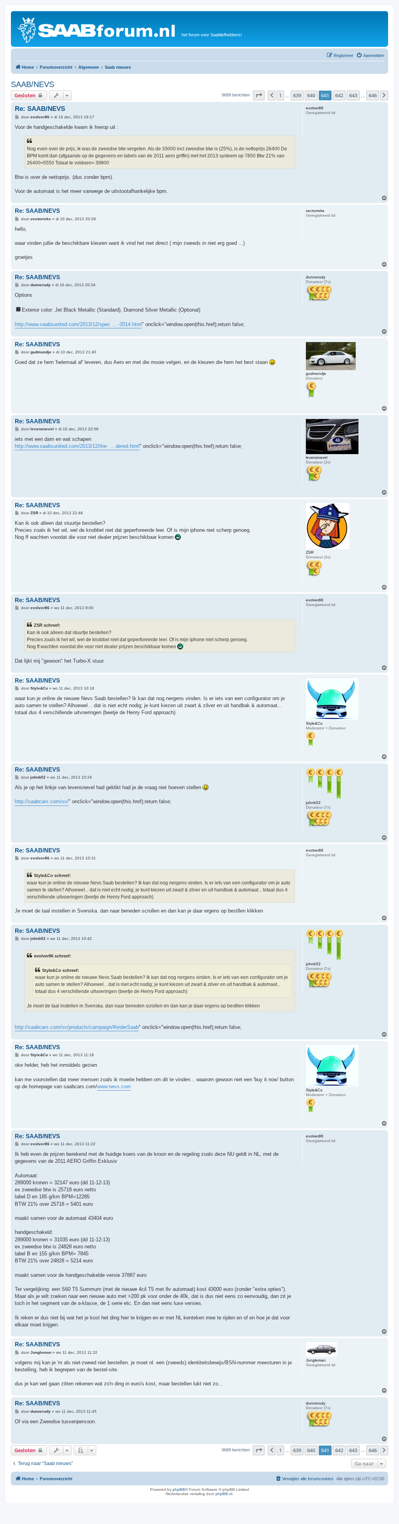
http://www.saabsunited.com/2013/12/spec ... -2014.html (78, 324)
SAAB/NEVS (32, 84)
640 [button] (311, 95)
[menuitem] (370, 55)
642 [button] (339, 95)
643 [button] (353, 95)
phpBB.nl (223, 1494)
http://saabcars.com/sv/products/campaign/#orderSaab (77, 1027)
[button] (259, 95)
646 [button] (373, 95)
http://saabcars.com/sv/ (42, 801)
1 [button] (280, 95)
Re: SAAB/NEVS (40, 108)
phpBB (179, 1489)
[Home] (97, 29)
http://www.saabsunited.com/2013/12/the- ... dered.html (77, 446)
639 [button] (297, 95)
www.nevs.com (114, 1086)
